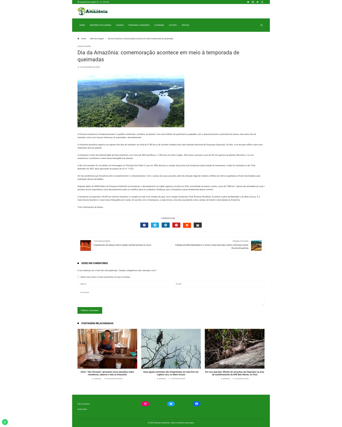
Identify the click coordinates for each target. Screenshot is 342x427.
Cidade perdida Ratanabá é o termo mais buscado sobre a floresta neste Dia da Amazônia (211, 244)
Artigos (185, 25)
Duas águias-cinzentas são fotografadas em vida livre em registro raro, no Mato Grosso (171, 373)
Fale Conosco (83, 404)
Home (82, 25)
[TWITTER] (155, 225)
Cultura (173, 25)
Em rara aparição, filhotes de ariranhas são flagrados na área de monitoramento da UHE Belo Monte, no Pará (234, 373)
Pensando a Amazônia (139, 25)
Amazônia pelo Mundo (100, 25)
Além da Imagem (84, 46)
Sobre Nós (82, 409)
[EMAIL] (198, 225)
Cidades (120, 25)
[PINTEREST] (176, 225)
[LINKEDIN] (166, 225)
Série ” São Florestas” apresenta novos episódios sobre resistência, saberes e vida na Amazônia (107, 373)
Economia (159, 25)
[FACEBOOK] (144, 225)
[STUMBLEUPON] (187, 225)
